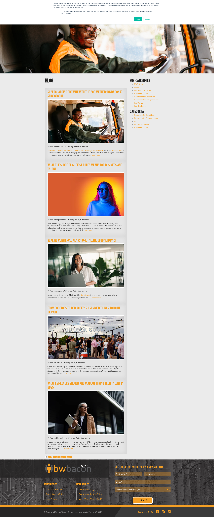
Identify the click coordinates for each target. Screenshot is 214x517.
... (59, 457)
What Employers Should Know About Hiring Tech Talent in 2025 (85, 385)
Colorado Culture (141, 94)
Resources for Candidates (144, 97)
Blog (136, 121)
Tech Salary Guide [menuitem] (55, 494)
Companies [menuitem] (83, 484)
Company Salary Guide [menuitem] (90, 494)
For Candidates (140, 106)
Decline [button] (147, 19)
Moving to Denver (141, 125)
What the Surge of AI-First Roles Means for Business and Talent (84, 167)
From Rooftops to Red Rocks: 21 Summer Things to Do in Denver (83, 310)
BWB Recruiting (140, 84)
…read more (95, 155)
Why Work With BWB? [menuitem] (90, 499)
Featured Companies (142, 91)
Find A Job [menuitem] (51, 499)
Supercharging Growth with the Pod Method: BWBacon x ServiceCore (84, 94)
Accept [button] (138, 19)
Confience (85, 295)
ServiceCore (117, 151)
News (136, 87)
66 (62, 457)
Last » (69, 457)
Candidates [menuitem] (50, 484)
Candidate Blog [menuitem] (54, 489)
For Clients (138, 103)
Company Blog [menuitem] (86, 489)
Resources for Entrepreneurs (146, 100)
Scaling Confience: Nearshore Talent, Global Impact (81, 240)
